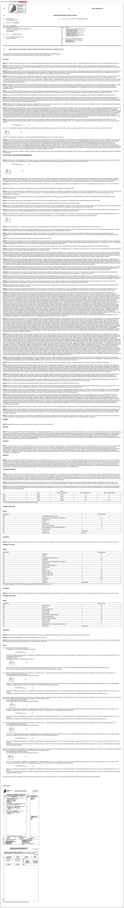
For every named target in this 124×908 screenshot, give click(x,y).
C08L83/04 (80, 18)
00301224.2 (16, 22)
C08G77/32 (85, 18)
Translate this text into (5, 1)
